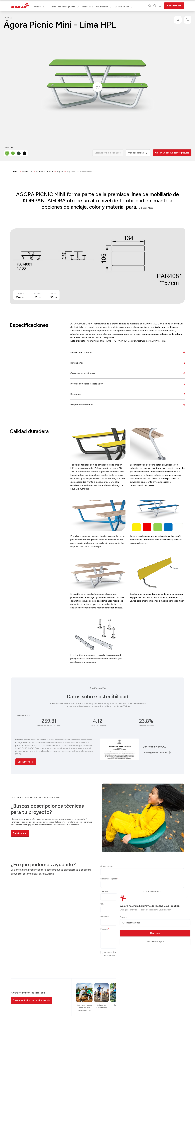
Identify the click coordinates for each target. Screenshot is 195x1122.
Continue (155, 933)
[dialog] (97, 561)
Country (123, 917)
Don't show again (155, 941)
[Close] (187, 896)
